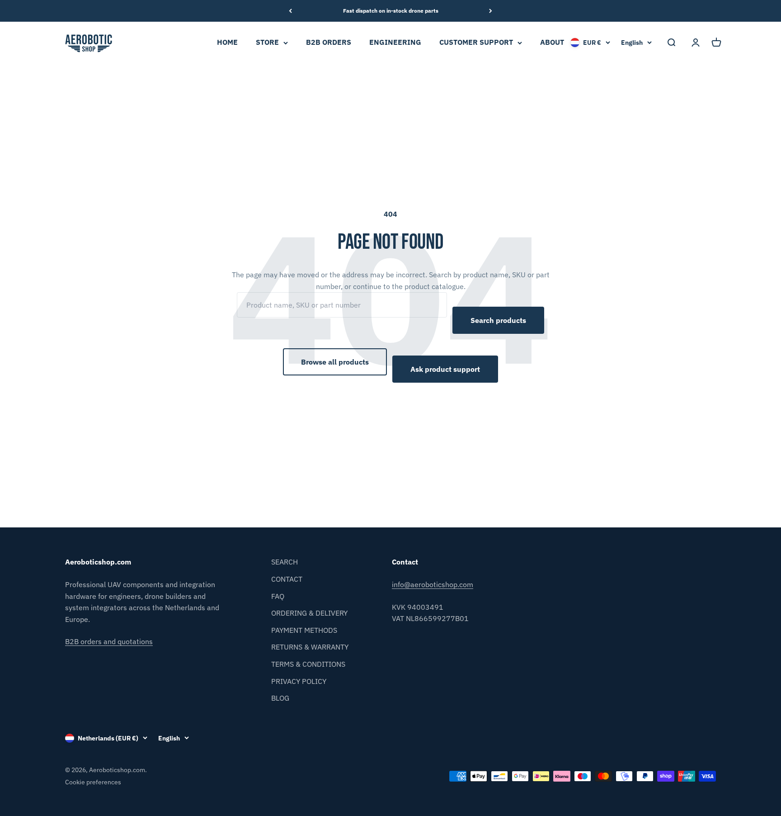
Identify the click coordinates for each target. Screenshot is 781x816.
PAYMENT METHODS (304, 630)
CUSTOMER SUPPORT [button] (476, 42)
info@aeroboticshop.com (432, 584)
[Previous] (290, 10)
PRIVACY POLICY (298, 681)
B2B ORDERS (328, 42)
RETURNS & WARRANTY (309, 646)
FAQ (277, 596)
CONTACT (286, 579)
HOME (227, 42)
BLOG (280, 697)
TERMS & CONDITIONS (308, 664)
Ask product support (445, 369)
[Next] (490, 10)
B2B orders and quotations (109, 641)
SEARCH (284, 561)
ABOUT (552, 42)
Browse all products (335, 361)
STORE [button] (267, 42)
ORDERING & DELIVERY (309, 612)
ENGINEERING (395, 42)
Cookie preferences (93, 782)
